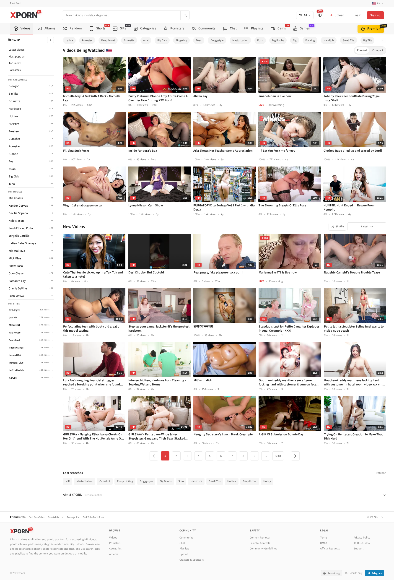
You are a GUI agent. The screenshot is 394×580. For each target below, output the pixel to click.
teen (199, 40)
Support (358, 548)
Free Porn (15, 3)
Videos (113, 538)
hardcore (196, 481)
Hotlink (231, 481)
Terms (323, 538)
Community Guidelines (263, 548)
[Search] (184, 15)
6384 (278, 456)
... (266, 456)
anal (145, 40)
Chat (182, 543)
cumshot (104, 481)
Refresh (381, 473)
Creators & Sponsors (191, 560)
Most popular (17, 57)
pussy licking (125, 481)
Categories (115, 548)
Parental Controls (260, 543)
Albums (113, 554)
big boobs (278, 40)
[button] (383, 40)
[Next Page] (295, 455)
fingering (181, 40)
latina (69, 40)
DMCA (323, 543)
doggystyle (216, 40)
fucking (310, 40)
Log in (357, 15)
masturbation (240, 40)
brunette (129, 40)
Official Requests (330, 548)
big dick (162, 40)
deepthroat (108, 40)
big (294, 40)
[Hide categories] (50, 40)
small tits (348, 40)
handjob (329, 40)
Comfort (362, 50)
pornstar (87, 40)
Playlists (184, 548)
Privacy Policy (362, 538)
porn (260, 40)
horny (267, 481)
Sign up (375, 15)
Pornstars (15, 70)
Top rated (15, 63)
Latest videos (16, 50)
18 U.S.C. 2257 (362, 543)
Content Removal (260, 538)
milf (67, 481)
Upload (183, 554)
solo (181, 481)
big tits (367, 40)
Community (186, 538)
